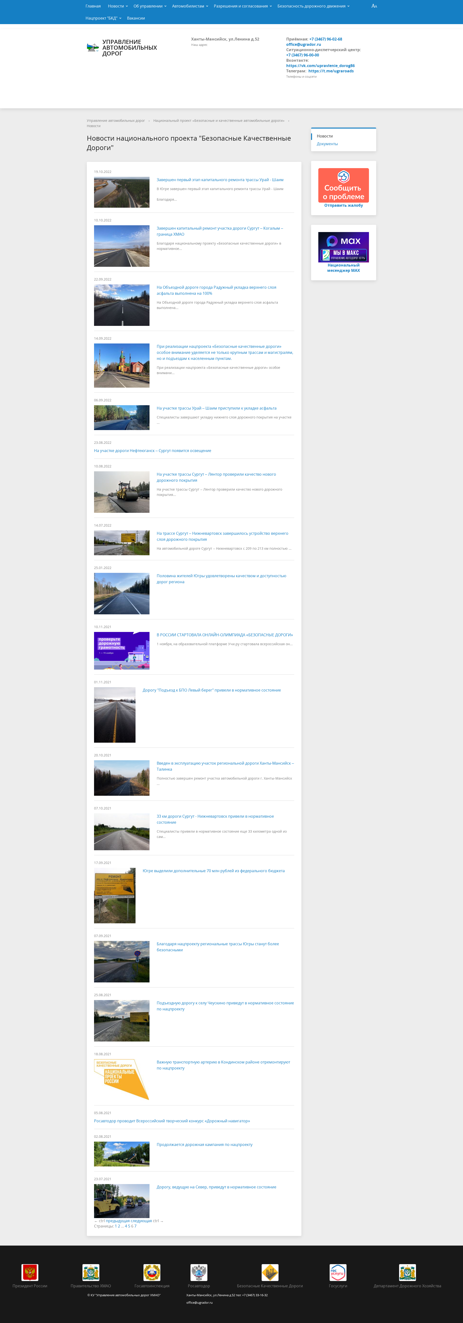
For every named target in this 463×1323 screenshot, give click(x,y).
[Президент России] (29, 1272)
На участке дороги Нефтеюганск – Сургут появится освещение (152, 450)
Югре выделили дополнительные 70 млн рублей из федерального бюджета (214, 870)
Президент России (30, 1286)
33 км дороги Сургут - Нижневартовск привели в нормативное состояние (215, 819)
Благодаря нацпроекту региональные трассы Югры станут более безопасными (218, 947)
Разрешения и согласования (241, 6)
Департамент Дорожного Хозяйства (407, 1286)
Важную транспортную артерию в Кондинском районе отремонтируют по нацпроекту (223, 1065)
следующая (141, 1220)
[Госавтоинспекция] (151, 1272)
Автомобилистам (188, 6)
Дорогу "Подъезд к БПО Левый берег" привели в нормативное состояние (212, 690)
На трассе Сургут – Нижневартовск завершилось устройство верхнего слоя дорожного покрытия (222, 536)
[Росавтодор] (199, 1272)
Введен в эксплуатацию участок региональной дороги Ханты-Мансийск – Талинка (225, 766)
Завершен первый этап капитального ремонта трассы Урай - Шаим (220, 179)
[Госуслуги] (338, 1272)
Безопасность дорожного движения (312, 6)
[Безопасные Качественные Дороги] (270, 1272)
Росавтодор (199, 1286)
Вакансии (136, 18)
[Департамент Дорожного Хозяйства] (407, 1272)
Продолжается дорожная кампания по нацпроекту (204, 1144)
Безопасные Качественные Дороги (270, 1286)
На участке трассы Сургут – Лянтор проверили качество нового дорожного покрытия (216, 477)
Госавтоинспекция (152, 1286)
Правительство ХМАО (91, 1286)
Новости (116, 6)
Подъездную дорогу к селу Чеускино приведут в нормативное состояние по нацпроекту (225, 1006)
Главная (93, 6)
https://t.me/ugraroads (331, 71)
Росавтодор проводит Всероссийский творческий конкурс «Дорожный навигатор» (172, 1121)
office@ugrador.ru (303, 44)
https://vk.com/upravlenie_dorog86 (320, 65)
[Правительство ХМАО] (90, 1272)
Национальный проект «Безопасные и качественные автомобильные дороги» (219, 120)
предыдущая (118, 1220)
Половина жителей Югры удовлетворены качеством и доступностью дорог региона (221, 578)
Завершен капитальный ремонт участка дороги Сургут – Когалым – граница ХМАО (220, 231)
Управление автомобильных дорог (129, 47)
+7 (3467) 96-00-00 (302, 55)
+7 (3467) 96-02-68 (325, 39)
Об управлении (148, 6)
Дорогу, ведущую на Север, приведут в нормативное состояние (216, 1187)
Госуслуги (338, 1286)
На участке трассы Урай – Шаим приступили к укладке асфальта (217, 408)
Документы (327, 143)
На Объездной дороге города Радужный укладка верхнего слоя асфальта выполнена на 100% (216, 290)
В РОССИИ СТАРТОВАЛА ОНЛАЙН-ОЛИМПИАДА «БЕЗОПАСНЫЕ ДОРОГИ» (225, 635)
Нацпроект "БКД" (101, 18)
